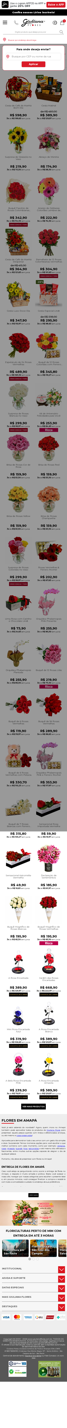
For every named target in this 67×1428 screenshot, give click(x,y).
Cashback (55, 22)
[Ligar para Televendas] (16, 22)
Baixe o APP (56, 4)
